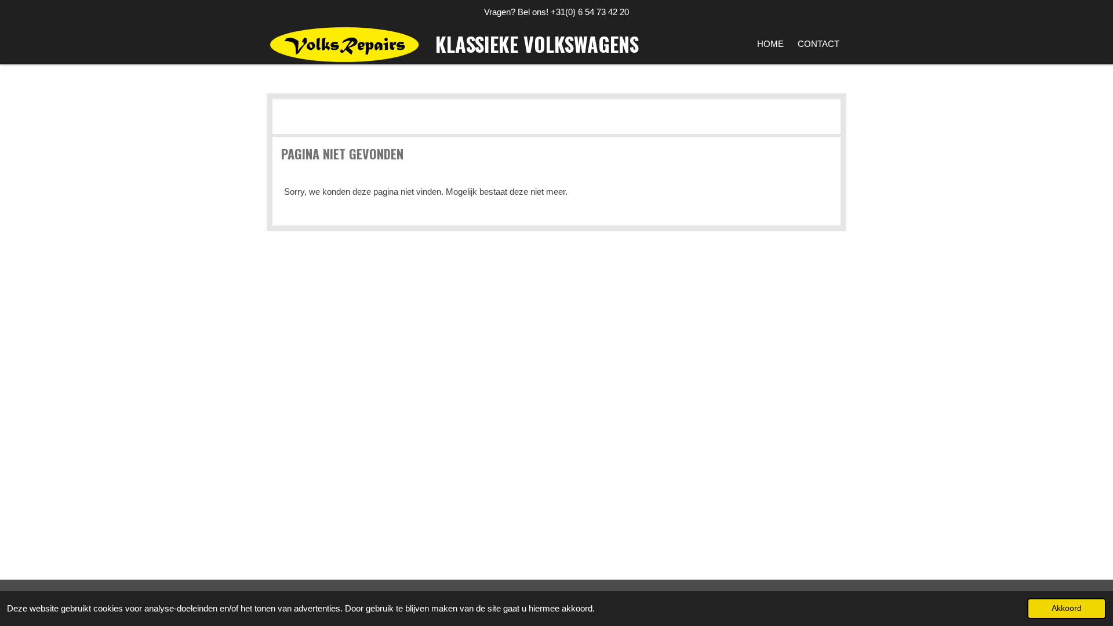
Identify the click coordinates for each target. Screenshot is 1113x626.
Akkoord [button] (1067, 608)
